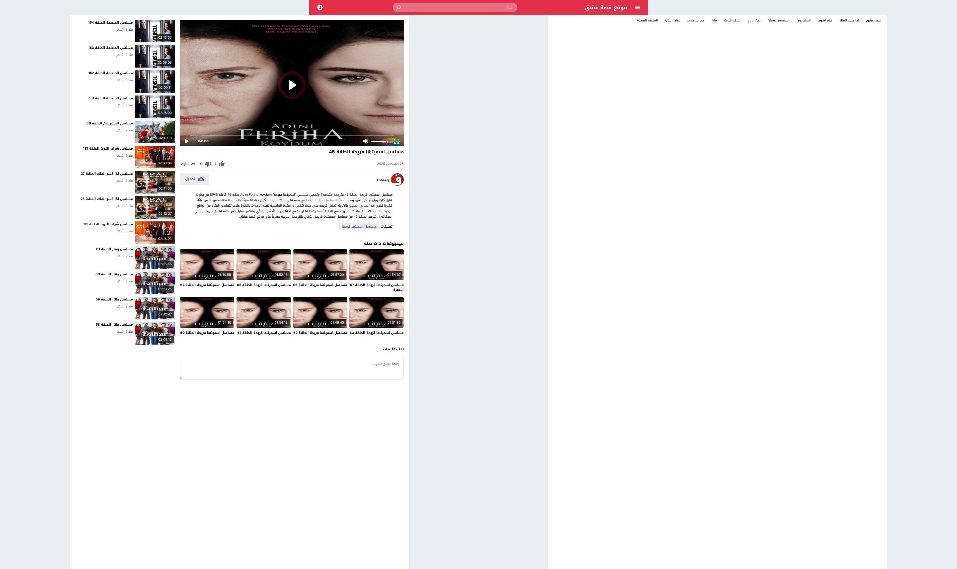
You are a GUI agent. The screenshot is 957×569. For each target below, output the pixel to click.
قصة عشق (873, 20)
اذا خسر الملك (849, 20)
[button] (399, 7)
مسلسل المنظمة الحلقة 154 (110, 22)
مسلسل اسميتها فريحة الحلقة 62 (320, 333)
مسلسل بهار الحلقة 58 (114, 324)
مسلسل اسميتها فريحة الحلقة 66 (320, 285)
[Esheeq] (397, 185)
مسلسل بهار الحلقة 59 (114, 299)
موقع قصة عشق (606, 7)
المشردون (804, 20)
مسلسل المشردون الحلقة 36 (109, 123)
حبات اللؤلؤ (672, 20)
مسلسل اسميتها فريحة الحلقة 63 (377, 333)
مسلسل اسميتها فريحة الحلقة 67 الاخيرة (377, 287)
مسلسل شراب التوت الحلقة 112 (108, 224)
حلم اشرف (825, 20)
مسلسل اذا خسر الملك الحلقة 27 (107, 174)
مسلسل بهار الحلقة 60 (114, 274)
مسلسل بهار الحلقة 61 (114, 249)
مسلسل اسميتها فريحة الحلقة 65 (264, 285)
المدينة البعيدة (647, 20)
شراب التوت (732, 20)
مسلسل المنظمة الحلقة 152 (110, 73)
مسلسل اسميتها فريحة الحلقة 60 (207, 333)
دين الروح (754, 20)
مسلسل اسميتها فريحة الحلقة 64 (207, 285)
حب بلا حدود (695, 20)
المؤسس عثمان (779, 20)
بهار (714, 20)
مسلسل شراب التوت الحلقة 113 (108, 148)
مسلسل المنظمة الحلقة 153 (110, 48)
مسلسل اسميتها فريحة (359, 226)
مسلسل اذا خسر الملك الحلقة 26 (106, 199)
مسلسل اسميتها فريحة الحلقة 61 (264, 333)
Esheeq (383, 180)
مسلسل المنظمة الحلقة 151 (111, 98)
